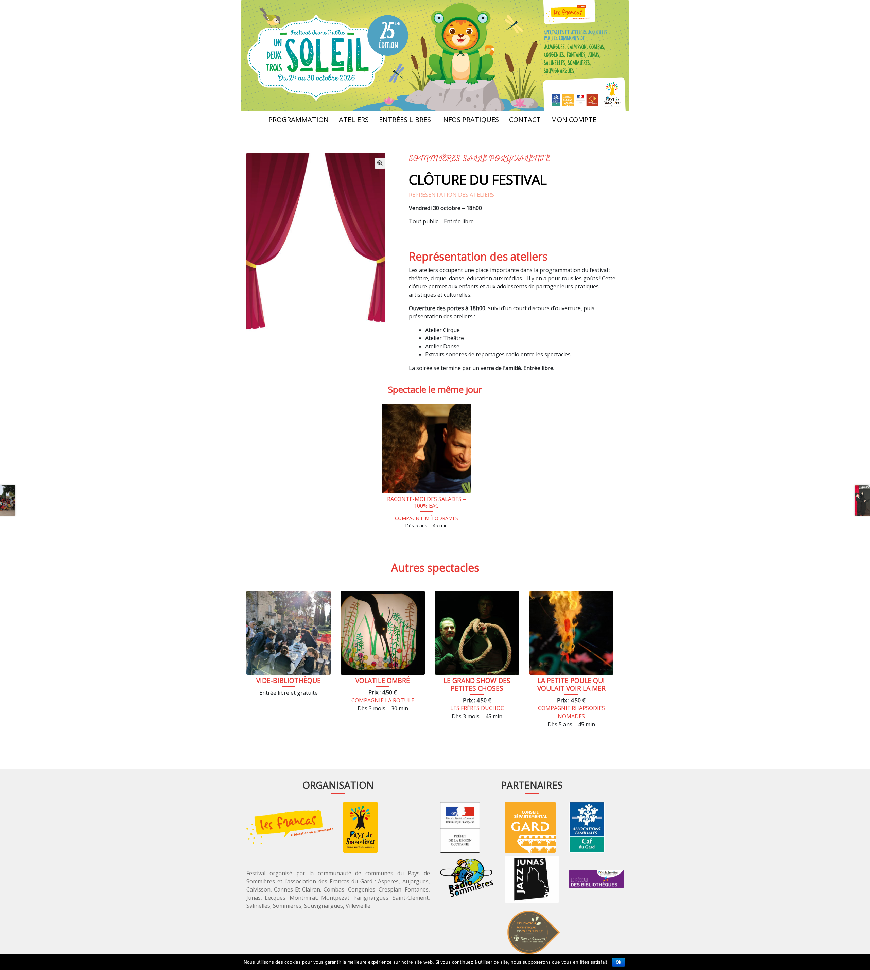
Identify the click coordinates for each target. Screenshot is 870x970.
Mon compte (573, 119)
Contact (525, 119)
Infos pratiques (470, 119)
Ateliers (354, 119)
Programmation (298, 119)
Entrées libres (405, 119)
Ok (618, 962)
